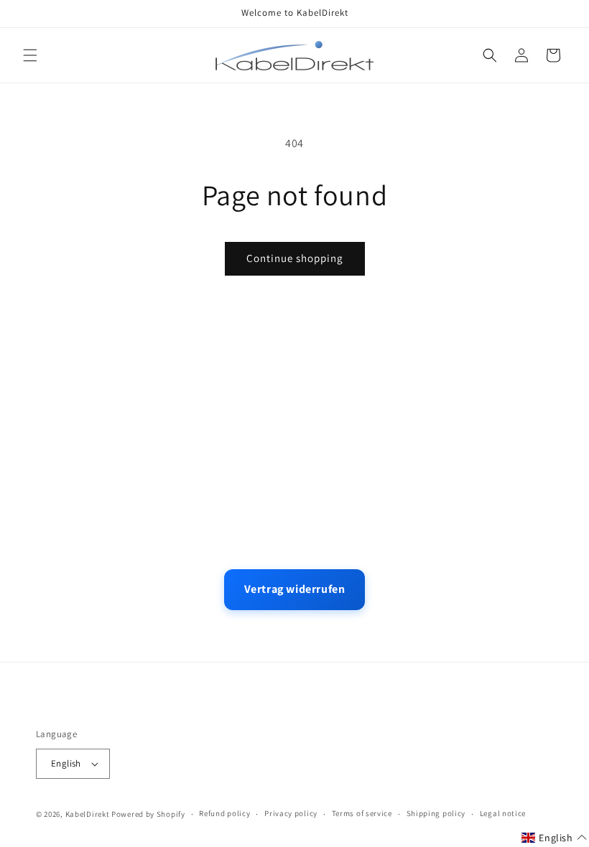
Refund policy (224, 813)
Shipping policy (436, 813)
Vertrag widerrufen (294, 588)
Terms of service (362, 813)
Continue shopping (294, 258)
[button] (30, 55)
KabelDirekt (87, 814)
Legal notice (503, 813)
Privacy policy (290, 813)
